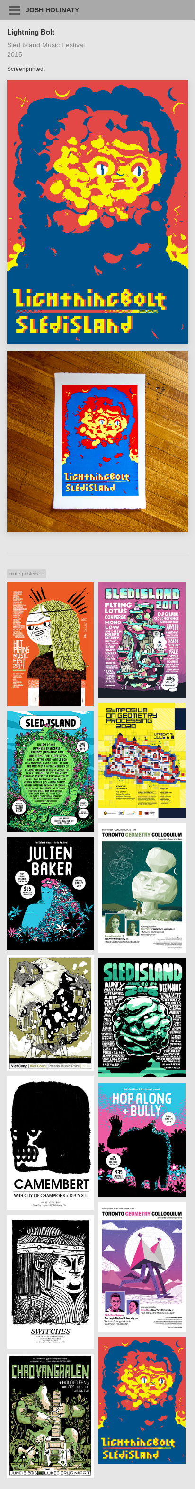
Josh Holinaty (52, 10)
